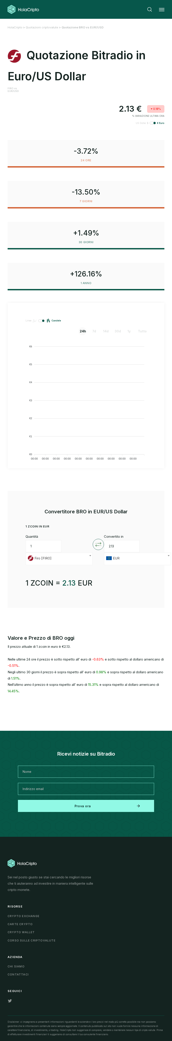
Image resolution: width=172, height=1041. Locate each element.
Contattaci (18, 974)
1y (129, 331)
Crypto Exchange (23, 916)
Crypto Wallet (21, 932)
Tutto (141, 331)
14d (106, 331)
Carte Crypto (20, 924)
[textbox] (59, 559)
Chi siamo (16, 966)
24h (83, 331)
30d (118, 331)
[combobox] (59, 558)
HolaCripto (15, 27)
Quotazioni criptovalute (42, 27)
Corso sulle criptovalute (32, 940)
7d (94, 331)
